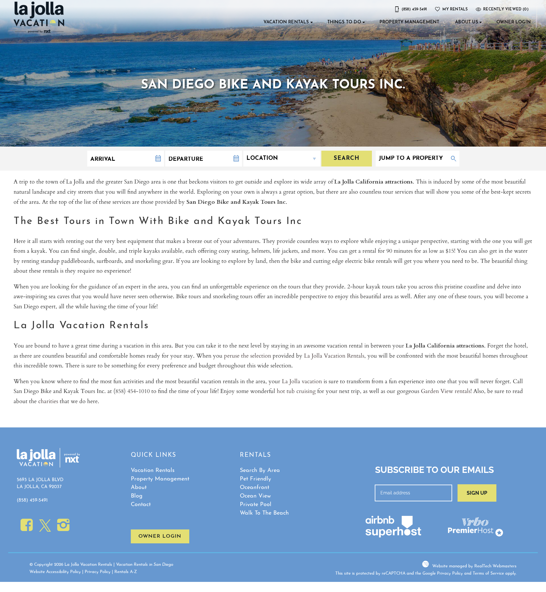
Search (347, 158)
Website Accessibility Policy (55, 572)
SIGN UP (477, 493)
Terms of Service (488, 573)
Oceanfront (254, 488)
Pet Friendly (255, 479)
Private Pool (255, 505)
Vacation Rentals (286, 22)
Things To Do (344, 22)
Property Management (409, 22)
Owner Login (513, 22)
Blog (137, 496)
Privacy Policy (98, 572)
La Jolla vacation (302, 381)
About (139, 488)
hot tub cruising (296, 390)
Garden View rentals (445, 390)
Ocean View (255, 496)
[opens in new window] (27, 528)
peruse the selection (247, 355)
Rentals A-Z (125, 572)
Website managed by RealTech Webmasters (474, 566)
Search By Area (260, 471)
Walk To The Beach (264, 513)
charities (48, 400)
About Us (466, 22)
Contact (141, 505)
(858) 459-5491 (32, 500)
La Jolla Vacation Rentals (334, 355)
